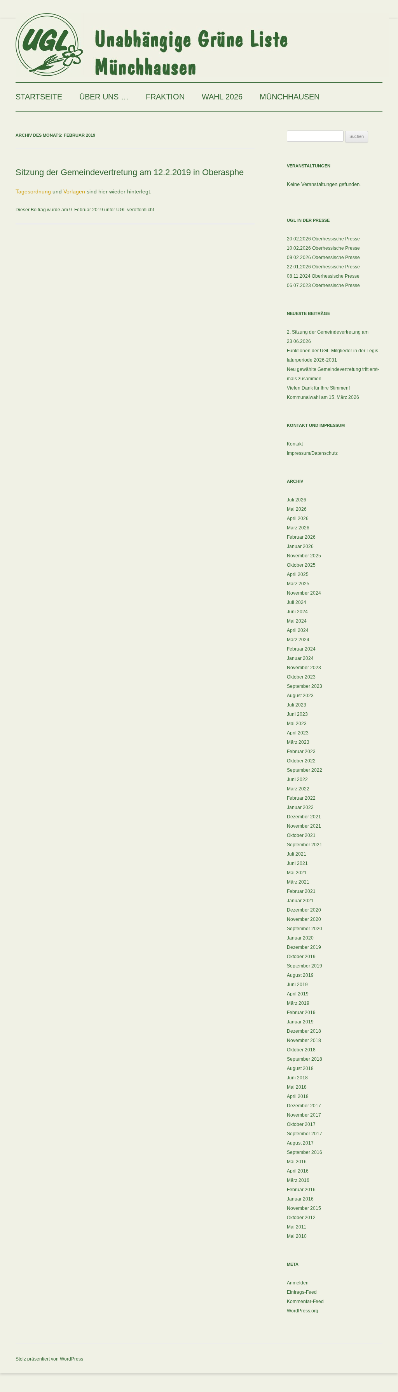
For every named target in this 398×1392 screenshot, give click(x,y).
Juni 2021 (297, 863)
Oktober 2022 (301, 761)
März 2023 (298, 742)
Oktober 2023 (301, 677)
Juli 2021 (296, 854)
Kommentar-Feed (305, 1301)
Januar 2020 (300, 938)
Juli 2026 (296, 500)
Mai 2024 (297, 621)
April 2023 (298, 733)
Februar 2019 (301, 1012)
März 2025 (298, 583)
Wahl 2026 (222, 96)
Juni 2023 (297, 714)
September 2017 (304, 1133)
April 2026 (298, 518)
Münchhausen (289, 96)
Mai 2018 (297, 1087)
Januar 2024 (300, 658)
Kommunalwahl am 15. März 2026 (323, 397)
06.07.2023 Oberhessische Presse (323, 285)
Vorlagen (74, 191)
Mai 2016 (297, 1161)
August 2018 (300, 1068)
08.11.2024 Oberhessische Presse (323, 276)
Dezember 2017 (304, 1105)
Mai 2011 (296, 1227)
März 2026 (298, 528)
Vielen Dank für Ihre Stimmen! (318, 388)
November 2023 (304, 667)
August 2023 (300, 695)
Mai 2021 (297, 872)
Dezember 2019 (304, 947)
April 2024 (298, 630)
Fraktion (165, 96)
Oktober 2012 (301, 1217)
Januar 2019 (300, 1022)
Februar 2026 (301, 537)
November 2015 (304, 1208)
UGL (121, 209)
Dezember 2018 (304, 1031)
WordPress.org (302, 1311)
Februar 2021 (301, 891)
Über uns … (104, 96)
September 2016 (304, 1152)
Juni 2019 (297, 984)
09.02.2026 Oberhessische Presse (323, 257)
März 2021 (298, 882)
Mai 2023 (297, 723)
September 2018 (304, 1059)
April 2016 (298, 1171)
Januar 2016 (300, 1199)
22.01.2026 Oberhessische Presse (323, 267)
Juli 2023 (296, 705)
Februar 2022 (301, 798)
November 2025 (304, 556)
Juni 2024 (297, 611)
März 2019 (298, 1003)
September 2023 (304, 686)
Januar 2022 (300, 807)
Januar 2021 (300, 900)
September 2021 (304, 844)
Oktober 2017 (301, 1124)
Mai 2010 (297, 1236)
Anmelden (298, 1283)
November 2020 (304, 919)
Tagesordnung (33, 191)
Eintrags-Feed (302, 1292)
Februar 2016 (301, 1189)
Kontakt (295, 444)
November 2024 (304, 593)
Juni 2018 (297, 1078)
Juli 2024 (296, 602)
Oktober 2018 (301, 1050)
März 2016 (298, 1180)
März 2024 (298, 639)
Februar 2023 (301, 751)
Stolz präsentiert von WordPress (49, 1359)
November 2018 (304, 1040)
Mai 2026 (297, 509)
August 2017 (300, 1143)
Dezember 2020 (304, 910)
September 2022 (304, 770)
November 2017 (304, 1115)
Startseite (39, 96)
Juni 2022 (297, 779)
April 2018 (298, 1096)
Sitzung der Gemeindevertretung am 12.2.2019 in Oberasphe (130, 172)
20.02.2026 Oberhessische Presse (323, 239)
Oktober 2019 (301, 956)
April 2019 (298, 994)
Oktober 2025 (301, 565)
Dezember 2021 (304, 817)
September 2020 (304, 928)
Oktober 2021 (301, 835)
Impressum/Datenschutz (312, 453)
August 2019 (300, 975)
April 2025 (298, 574)
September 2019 (304, 966)
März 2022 (298, 789)
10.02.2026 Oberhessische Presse (323, 248)
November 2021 (304, 826)
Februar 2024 (301, 649)
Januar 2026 (300, 546)
